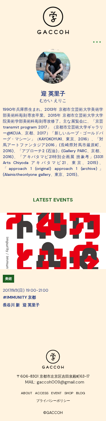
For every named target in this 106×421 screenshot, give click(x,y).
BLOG (80, 393)
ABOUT (26, 393)
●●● (97, 42)
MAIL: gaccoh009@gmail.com (54, 382)
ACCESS (41, 393)
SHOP (68, 393)
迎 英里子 (53, 93)
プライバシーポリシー (53, 400)
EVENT (56, 393)
